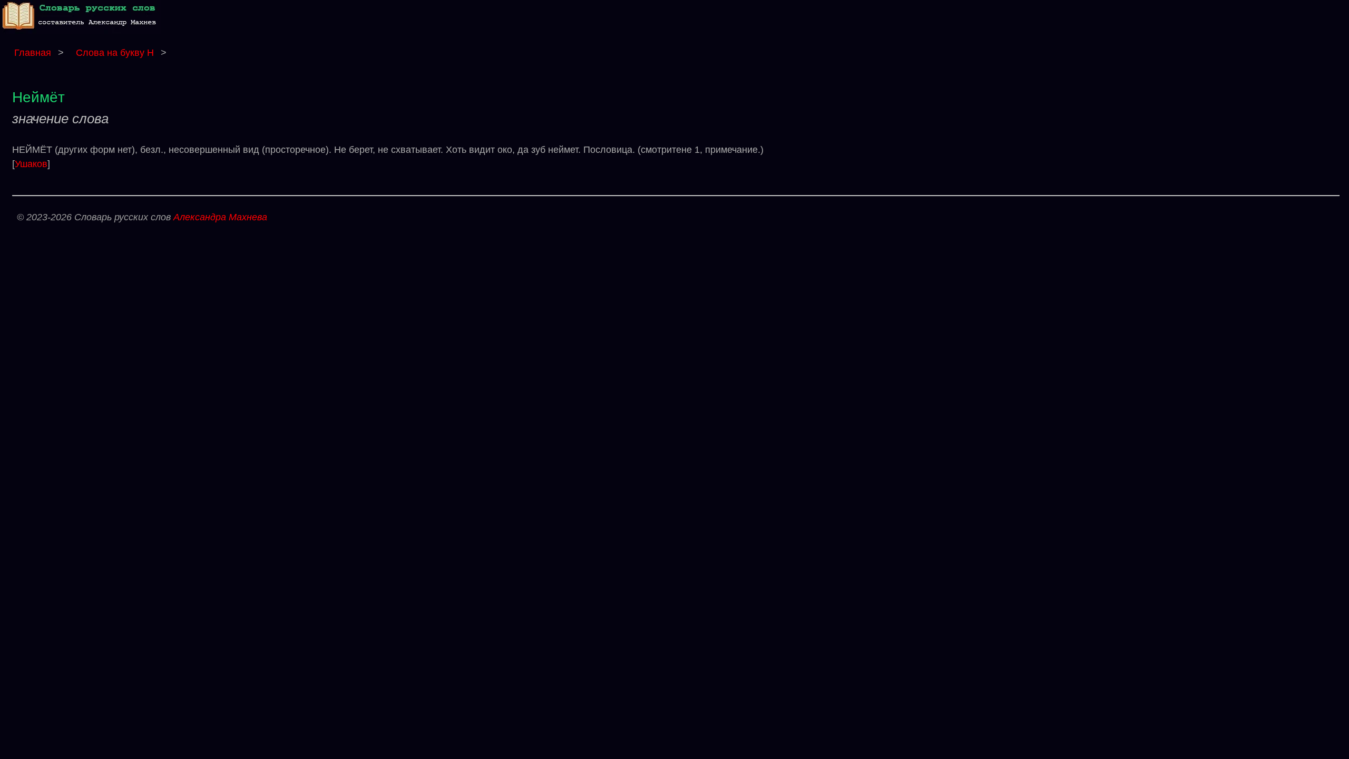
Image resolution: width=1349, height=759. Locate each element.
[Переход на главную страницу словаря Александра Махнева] (82, 30)
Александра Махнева (220, 217)
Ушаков (31, 164)
